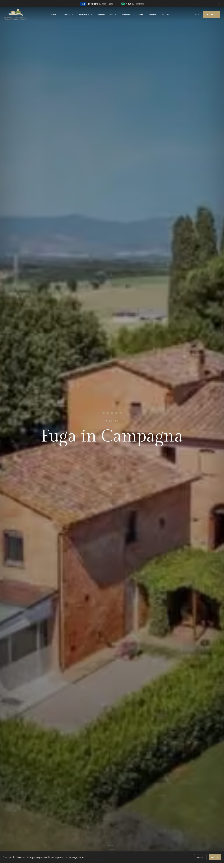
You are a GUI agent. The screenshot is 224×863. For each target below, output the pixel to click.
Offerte (152, 14)
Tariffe (140, 14)
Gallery (165, 14)
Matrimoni (126, 14)
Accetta (214, 857)
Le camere (66, 14)
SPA (112, 14)
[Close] (219, 3)
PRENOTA (211, 14)
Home (53, 14)
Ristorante (84, 14)
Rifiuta (200, 857)
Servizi (101, 14)
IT (196, 14)
